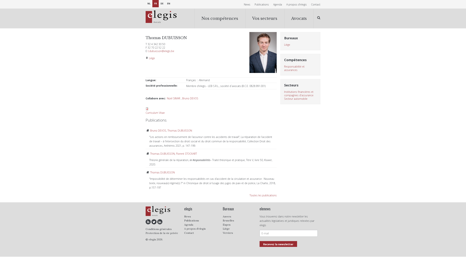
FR (155, 3)
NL (149, 3)
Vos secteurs (264, 18)
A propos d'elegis (296, 4)
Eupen (226, 224)
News (247, 4)
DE (162, 3)
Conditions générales (159, 229)
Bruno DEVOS (190, 98)
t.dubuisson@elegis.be (161, 51)
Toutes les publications (263, 195)
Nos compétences (219, 18)
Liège (152, 58)
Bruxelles (228, 220)
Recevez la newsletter (278, 244)
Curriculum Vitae (155, 112)
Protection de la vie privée (162, 233)
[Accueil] (161, 17)
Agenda (277, 4)
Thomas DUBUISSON (179, 130)
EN (168, 3)
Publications (262, 4)
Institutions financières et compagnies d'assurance (298, 93)
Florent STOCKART (186, 153)
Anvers (227, 216)
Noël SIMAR (173, 98)
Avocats (299, 18)
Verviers (228, 233)
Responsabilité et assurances (294, 68)
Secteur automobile (295, 98)
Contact (315, 4)
